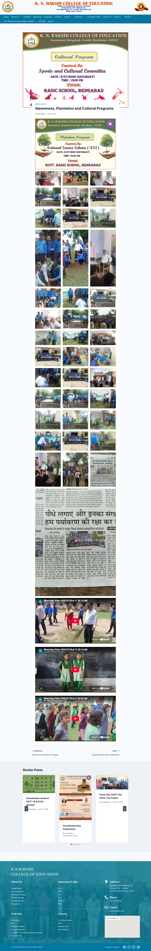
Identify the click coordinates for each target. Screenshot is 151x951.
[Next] (124, 808)
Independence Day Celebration (105, 753)
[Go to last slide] (26, 808)
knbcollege (41, 114)
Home (6, 17)
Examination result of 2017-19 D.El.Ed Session (37, 801)
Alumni (51, 21)
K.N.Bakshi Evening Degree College (19, 21)
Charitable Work (93, 17)
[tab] (71, 844)
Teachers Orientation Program (45, 753)
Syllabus (58, 17)
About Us (15, 17)
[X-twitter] (129, 947)
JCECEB (42, 21)
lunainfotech (106, 802)
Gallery (67, 17)
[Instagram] (133, 947)
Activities (78, 17)
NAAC (127, 17)
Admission (37, 17)
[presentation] (39, 784)
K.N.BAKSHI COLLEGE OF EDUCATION (27, 947)
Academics (48, 17)
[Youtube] (138, 947)
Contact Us (107, 17)
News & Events (41, 104)
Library (117, 17)
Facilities (27, 17)
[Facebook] (124, 947)
